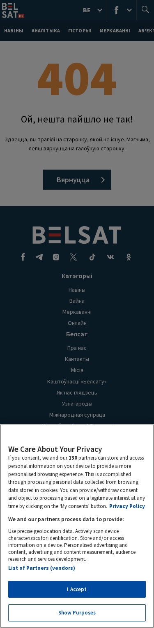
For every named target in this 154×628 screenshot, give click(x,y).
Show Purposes (77, 612)
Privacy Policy (127, 506)
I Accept (77, 589)
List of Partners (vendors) (41, 568)
